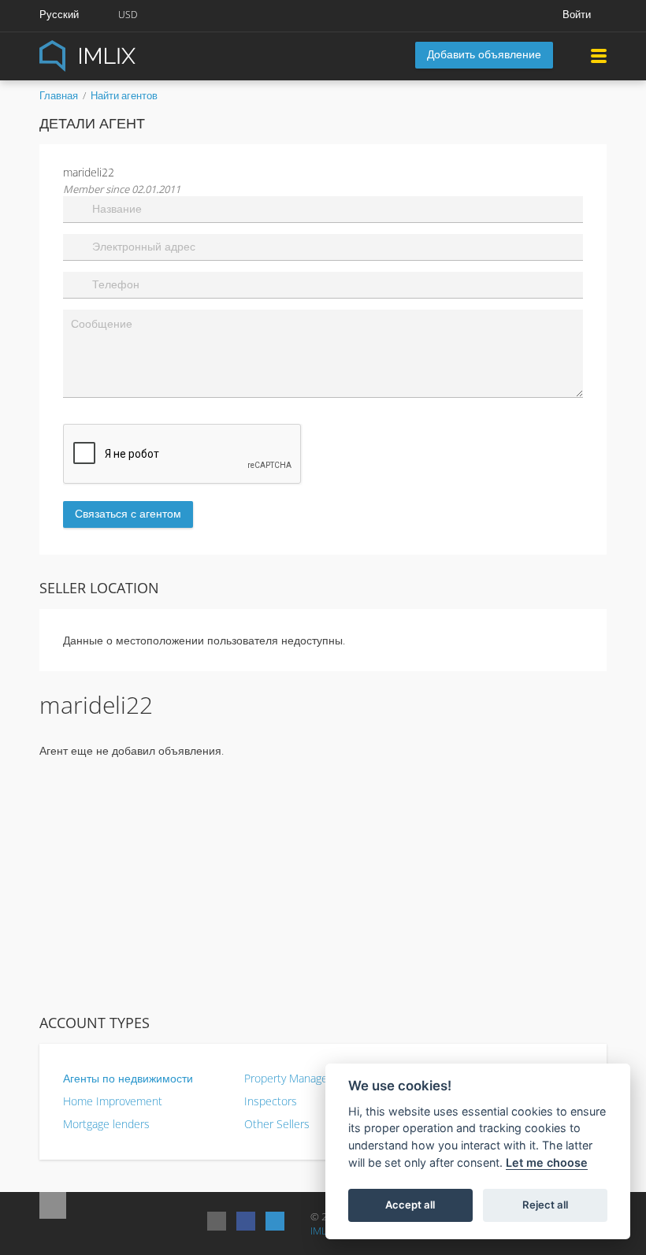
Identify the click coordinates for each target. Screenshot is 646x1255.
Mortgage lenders (106, 1123)
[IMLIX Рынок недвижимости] (126, 54)
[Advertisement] (323, 885)
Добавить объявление (484, 53)
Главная (58, 95)
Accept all (410, 1204)
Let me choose (547, 1162)
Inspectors (270, 1100)
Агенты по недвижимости (128, 1078)
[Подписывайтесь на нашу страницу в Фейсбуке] (245, 1221)
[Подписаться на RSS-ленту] (216, 1221)
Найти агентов (124, 95)
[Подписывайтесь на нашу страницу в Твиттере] (274, 1221)
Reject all (545, 1204)
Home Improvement (112, 1100)
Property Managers (290, 1078)
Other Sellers (277, 1123)
